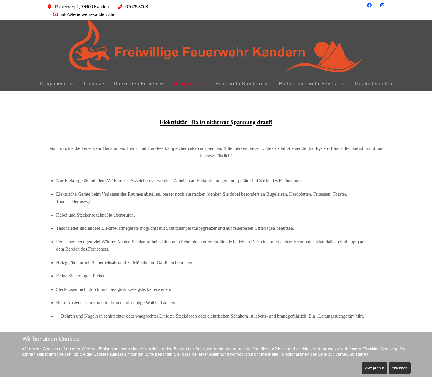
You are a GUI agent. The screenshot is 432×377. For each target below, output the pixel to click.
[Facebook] (369, 5)
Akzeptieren (374, 368)
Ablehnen (399, 368)
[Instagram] (382, 5)
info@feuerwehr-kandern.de (87, 14)
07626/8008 (136, 6)
